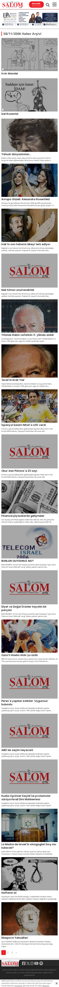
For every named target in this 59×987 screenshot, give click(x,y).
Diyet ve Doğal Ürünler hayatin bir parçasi (24, 608)
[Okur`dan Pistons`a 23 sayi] (29, 451)
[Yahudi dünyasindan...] (29, 135)
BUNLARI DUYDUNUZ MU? (17, 561)
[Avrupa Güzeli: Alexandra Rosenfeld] (29, 180)
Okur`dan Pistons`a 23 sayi (19, 471)
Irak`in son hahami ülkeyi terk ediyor (25, 244)
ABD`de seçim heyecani (17, 750)
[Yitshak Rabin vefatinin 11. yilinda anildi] (29, 316)
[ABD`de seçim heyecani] (29, 731)
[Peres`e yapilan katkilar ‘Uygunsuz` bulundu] (29, 682)
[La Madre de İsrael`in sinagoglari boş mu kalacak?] (29, 825)
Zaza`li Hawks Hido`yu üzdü (19, 655)
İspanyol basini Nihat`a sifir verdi (23, 425)
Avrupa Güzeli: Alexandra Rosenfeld (25, 199)
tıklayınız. (46, 986)
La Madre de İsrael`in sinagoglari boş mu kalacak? (28, 846)
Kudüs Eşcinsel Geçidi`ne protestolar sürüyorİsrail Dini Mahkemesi (26, 797)
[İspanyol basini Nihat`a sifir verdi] (29, 406)
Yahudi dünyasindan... (16, 154)
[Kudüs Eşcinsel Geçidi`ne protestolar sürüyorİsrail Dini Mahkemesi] (29, 776)
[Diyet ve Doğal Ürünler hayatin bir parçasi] (29, 587)
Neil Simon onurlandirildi (17, 290)
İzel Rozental (9, 114)
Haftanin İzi (8, 893)
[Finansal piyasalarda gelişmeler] (29, 496)
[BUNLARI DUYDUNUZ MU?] (29, 541)
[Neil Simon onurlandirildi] (29, 271)
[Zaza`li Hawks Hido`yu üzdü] (29, 636)
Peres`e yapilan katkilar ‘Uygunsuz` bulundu (25, 702)
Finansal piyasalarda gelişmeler (22, 516)
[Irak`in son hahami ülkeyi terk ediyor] (29, 225)
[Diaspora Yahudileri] (29, 918)
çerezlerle (18, 986)
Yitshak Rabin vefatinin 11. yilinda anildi (27, 335)
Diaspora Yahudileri (14, 938)
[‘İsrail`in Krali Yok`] (29, 361)
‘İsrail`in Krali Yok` (13, 380)
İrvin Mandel (9, 73)
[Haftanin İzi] (29, 873)
